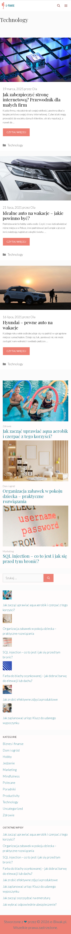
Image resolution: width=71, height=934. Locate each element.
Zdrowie (7, 426)
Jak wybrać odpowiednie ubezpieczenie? (29, 904)
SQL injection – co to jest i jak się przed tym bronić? (35, 558)
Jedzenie (9, 763)
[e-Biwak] (9, 5)
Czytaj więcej (16, 132)
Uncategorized (13, 809)
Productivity (11, 796)
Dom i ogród (9, 486)
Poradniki (9, 789)
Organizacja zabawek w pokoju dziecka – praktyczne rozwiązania (32, 496)
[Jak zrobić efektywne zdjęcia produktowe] (7, 691)
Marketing (8, 551)
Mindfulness (11, 776)
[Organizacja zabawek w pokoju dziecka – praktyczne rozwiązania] (35, 479)
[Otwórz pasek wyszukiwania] (58, 5)
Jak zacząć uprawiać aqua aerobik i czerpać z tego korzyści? (35, 433)
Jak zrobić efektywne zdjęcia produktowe (30, 699)
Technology (15, 145)
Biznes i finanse (13, 744)
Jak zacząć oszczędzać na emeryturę (26, 898)
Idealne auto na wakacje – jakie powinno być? (33, 215)
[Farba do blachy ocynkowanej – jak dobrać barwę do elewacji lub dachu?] (7, 668)
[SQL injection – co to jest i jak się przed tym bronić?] (35, 544)
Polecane (9, 783)
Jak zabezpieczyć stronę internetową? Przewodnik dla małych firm (31, 100)
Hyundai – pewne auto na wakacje (28, 325)
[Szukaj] (48, 578)
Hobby (7, 757)
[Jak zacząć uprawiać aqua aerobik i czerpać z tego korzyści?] (35, 419)
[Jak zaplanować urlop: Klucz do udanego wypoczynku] (7, 710)
